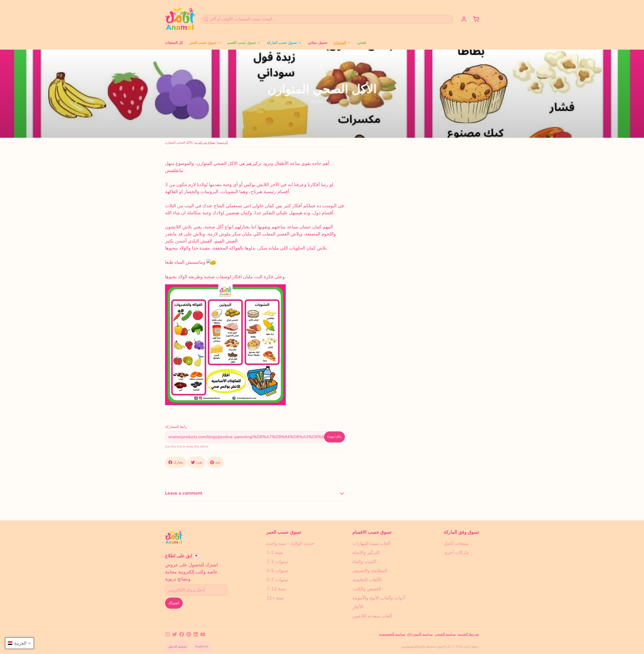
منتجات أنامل (456, 543)
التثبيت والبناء (364, 562)
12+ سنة (275, 598)
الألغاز (357, 607)
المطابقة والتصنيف (369, 571)
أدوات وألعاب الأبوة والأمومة (378, 598)
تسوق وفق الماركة (461, 532)
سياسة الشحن (445, 634)
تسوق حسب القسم (241, 42)
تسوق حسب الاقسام (371, 532)
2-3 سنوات (277, 562)
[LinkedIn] (195, 634)
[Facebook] (181, 634)
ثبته (217, 462)
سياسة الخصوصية (392, 634)
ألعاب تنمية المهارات (371, 543)
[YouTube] (202, 634)
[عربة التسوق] (474, 19)
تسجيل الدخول (177, 646)
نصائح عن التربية (204, 143)
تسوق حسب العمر (202, 42)
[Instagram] (167, 634)
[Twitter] (174, 634)
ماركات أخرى (456, 552)
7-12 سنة (276, 589)
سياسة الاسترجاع (420, 634)
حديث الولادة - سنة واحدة (290, 543)
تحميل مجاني (317, 42)
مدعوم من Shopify (413, 646)
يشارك (178, 462)
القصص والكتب (366, 589)
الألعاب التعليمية (367, 580)
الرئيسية (222, 143)
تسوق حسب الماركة (282, 42)
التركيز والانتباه (365, 552)
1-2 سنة (274, 552)
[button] (19, 643)
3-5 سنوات (277, 571)
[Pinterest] (188, 634)
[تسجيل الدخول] (462, 19)
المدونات (339, 42)
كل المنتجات (174, 42)
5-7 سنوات (277, 580)
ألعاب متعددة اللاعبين (372, 616)
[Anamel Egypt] (180, 19)
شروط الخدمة (468, 634)
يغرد (199, 462)
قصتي (361, 42)
